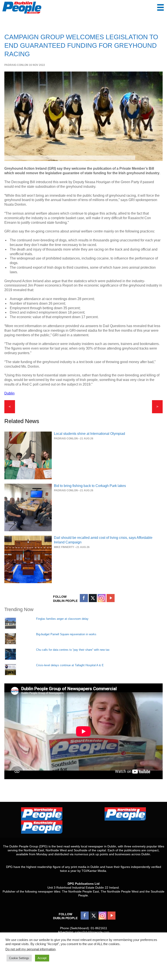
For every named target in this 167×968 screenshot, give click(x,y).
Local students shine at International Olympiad (89, 433)
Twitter (93, 598)
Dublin (9, 393)
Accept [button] (42, 958)
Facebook (84, 598)
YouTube (111, 598)
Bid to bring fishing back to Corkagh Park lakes (90, 486)
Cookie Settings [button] (19, 958)
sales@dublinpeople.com (92, 932)
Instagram (102, 598)
